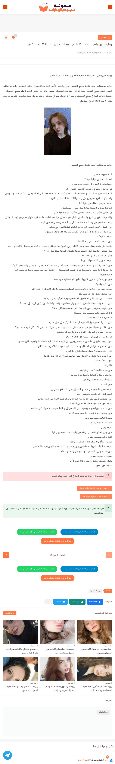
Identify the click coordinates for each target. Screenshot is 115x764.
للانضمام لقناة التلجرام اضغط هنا (96, 496)
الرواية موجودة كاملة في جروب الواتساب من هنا (37, 532)
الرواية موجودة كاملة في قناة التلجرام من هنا (79, 532)
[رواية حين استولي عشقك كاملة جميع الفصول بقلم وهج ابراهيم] (57, 669)
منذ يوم (107, 646)
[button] (95, 602)
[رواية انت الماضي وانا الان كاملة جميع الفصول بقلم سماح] (20, 669)
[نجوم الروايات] (57, 7)
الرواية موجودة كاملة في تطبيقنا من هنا (57, 541)
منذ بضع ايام (31, 683)
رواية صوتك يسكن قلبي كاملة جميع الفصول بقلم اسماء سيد (60, 651)
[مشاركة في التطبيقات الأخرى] (48, 601)
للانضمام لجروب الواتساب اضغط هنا (94, 488)
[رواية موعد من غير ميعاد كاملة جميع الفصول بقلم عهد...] (94, 632)
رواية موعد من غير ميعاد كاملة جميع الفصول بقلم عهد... (96, 651)
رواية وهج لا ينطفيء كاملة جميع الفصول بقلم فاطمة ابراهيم (21, 651)
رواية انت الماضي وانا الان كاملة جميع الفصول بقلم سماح (22, 688)
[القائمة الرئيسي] (110, 7)
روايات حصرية (105, 37)
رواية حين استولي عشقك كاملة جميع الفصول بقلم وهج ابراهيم (60, 688)
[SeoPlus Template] (111, 760)
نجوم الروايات (83, 760)
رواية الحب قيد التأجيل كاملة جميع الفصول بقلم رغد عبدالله (97, 688)
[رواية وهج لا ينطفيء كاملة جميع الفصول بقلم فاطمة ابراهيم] (20, 632)
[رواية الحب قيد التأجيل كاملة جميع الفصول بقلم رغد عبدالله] (94, 669)
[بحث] (5, 7)
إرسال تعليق (103, 712)
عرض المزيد (9, 613)
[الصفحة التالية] (6, 555)
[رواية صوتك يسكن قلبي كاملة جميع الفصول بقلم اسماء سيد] (57, 632)
